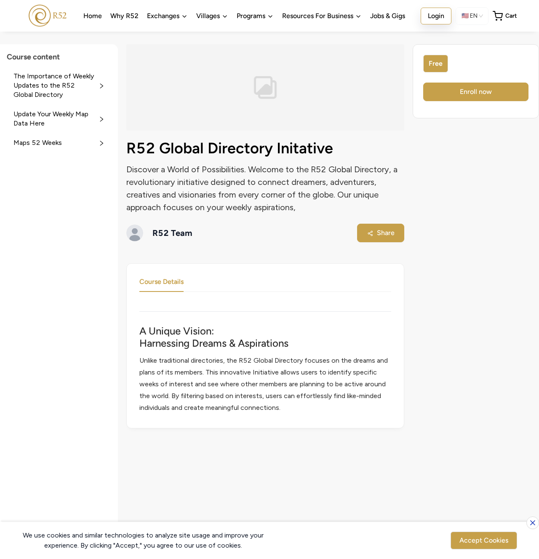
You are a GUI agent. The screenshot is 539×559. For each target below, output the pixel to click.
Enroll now (476, 92)
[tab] (59, 86)
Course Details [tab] (161, 282)
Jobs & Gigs (387, 16)
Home (92, 16)
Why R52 (124, 16)
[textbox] (265, 369)
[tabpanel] (265, 365)
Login (436, 16)
